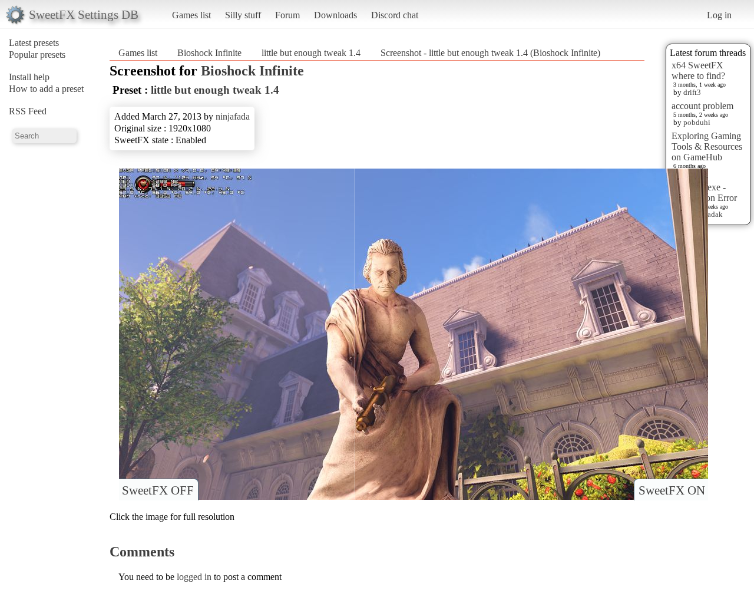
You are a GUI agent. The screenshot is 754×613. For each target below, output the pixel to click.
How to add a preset (46, 89)
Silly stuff (243, 15)
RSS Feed (28, 111)
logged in (194, 577)
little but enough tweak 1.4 (311, 53)
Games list (191, 15)
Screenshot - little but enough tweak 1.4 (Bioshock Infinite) (490, 53)
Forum (287, 15)
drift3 (692, 92)
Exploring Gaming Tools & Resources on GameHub (707, 146)
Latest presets (34, 43)
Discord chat (394, 15)
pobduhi (696, 122)
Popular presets (37, 55)
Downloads (335, 15)
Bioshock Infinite (209, 53)
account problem (702, 106)
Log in (719, 15)
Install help (29, 77)
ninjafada (233, 116)
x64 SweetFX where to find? (698, 70)
